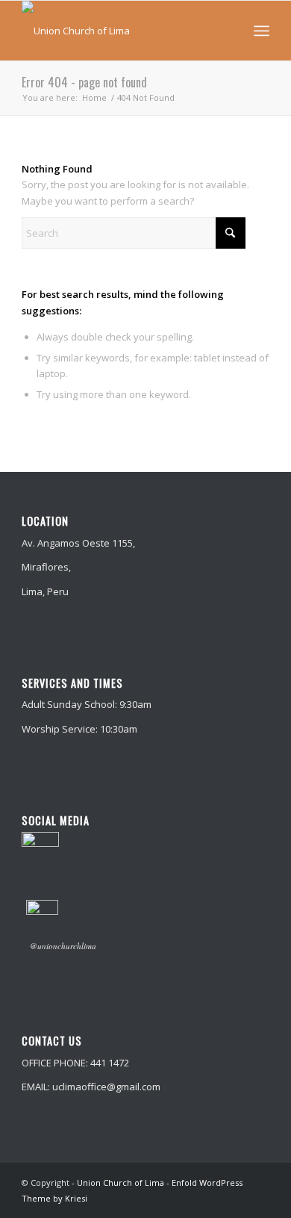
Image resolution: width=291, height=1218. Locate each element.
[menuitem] (261, 31)
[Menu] (261, 31)
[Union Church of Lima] (120, 30)
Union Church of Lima (120, 1182)
